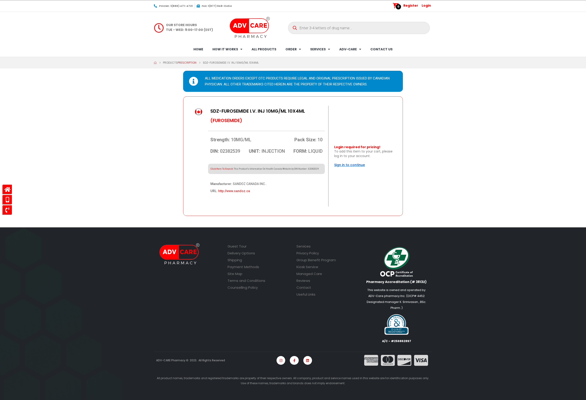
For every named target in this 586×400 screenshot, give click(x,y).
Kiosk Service (307, 266)
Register (410, 5)
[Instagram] (281, 360)
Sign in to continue (349, 165)
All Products (264, 49)
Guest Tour (237, 246)
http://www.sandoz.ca (234, 191)
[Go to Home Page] (155, 63)
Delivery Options (241, 253)
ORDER (291, 49)
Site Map (235, 273)
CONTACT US (381, 49)
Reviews (303, 280)
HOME (198, 49)
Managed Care (309, 273)
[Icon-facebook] (294, 360)
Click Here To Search (221, 169)
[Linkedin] (307, 360)
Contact (303, 287)
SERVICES (318, 49)
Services (303, 246)
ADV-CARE (348, 49)
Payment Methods (243, 266)
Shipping (235, 260)
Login (426, 5)
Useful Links (305, 294)
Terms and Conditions (246, 280)
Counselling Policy (243, 287)
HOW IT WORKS (225, 49)
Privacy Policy (307, 253)
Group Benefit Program (316, 260)
